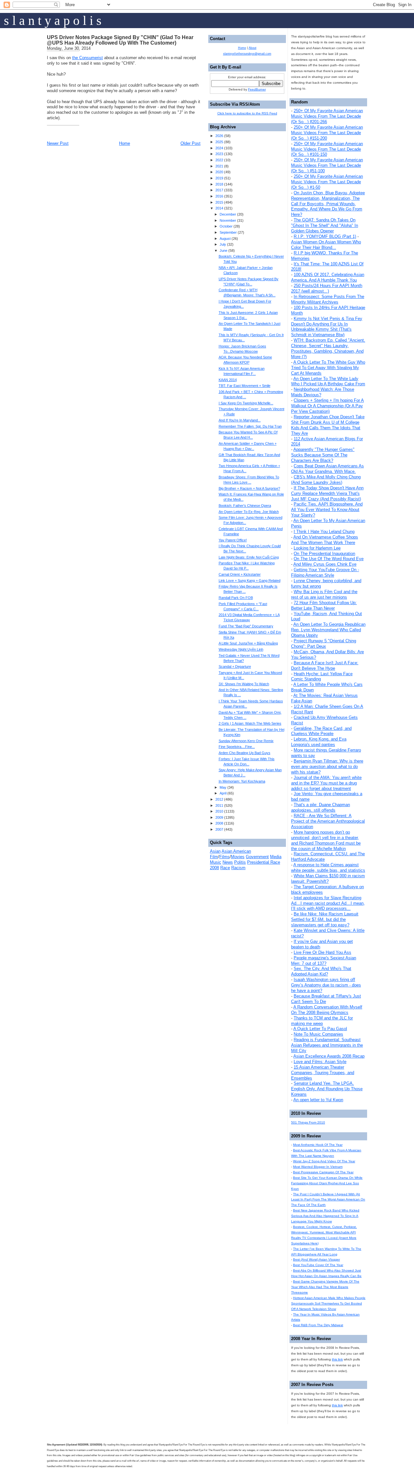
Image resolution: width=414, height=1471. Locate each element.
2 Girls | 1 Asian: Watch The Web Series (250, 723)
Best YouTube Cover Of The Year (318, 1265)
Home (124, 143)
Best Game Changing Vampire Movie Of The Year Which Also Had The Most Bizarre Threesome (325, 1287)
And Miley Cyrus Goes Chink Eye (324, 564)
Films (224, 856)
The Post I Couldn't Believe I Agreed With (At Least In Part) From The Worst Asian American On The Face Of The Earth (328, 1199)
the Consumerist (87, 57)
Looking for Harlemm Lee (317, 548)
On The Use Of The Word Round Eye (329, 558)
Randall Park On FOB (236, 598)
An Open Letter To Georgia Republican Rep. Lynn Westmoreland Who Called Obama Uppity (328, 630)
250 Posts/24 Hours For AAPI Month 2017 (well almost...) (326, 288)
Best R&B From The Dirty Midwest (318, 1325)
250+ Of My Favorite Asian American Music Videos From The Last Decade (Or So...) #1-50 (327, 182)
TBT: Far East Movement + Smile (244, 386)
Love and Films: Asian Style (320, 1061)
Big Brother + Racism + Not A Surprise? (249, 488)
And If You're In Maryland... (240, 420)
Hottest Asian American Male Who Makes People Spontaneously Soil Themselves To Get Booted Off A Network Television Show (328, 1303)
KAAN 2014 (228, 380)
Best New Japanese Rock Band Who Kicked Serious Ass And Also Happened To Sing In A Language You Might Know (325, 1216)
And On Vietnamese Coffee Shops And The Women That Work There (324, 540)
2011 (219, 805)
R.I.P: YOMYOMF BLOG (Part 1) (325, 236)
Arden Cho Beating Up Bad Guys (244, 753)
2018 (219, 184)
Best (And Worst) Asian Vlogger (316, 1259)
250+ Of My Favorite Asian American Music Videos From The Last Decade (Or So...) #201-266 (327, 116)
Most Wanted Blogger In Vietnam (318, 1166)
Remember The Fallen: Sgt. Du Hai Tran (250, 426)
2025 (219, 142)
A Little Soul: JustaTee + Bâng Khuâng (248, 643)
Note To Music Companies (318, 1034)
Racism (238, 867)
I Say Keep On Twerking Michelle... (246, 403)
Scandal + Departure (235, 666)
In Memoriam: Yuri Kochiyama (242, 781)
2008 (219, 823)
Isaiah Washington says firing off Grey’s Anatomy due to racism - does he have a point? (326, 985)
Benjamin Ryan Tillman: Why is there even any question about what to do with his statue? (327, 766)
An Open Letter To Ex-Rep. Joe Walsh (249, 512)
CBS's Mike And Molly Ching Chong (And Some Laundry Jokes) (326, 479)
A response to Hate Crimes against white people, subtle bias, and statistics (328, 867)
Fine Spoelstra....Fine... (237, 747)
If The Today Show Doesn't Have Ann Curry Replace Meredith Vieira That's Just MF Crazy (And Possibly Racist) (327, 493)
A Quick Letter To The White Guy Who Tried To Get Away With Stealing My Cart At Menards (328, 368)
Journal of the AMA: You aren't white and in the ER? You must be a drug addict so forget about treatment (326, 783)
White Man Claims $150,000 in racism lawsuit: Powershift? (328, 878)
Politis (240, 862)
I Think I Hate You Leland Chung (324, 531)
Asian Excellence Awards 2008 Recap (329, 1056)
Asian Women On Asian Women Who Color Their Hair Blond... (326, 245)
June (223, 250)
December (228, 214)
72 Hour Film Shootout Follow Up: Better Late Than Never (324, 605)
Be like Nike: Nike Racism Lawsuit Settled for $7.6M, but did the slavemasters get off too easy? (324, 919)
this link (337, 1359)
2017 (219, 190)
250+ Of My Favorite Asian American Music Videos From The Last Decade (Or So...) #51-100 (327, 165)
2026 (219, 136)
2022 (219, 160)
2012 (219, 799)
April (223, 793)
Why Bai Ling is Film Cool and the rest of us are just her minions (324, 594)
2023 (219, 154)
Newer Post (58, 143)
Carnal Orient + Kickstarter (240, 574)
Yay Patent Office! (233, 540)
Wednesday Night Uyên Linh (241, 649)
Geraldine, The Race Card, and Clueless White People (321, 731)
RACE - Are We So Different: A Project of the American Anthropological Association (328, 821)
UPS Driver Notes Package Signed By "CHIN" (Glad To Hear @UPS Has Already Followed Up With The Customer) (120, 40)
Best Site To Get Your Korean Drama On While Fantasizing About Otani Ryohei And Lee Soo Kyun (327, 1183)
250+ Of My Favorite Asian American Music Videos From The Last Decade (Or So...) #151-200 (327, 133)
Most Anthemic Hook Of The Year (318, 1144)
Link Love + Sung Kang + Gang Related (249, 580)
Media (275, 856)
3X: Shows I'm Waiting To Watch (244, 684)
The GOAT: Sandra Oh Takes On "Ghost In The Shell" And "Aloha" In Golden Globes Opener (324, 225)
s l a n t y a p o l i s (53, 20)
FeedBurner (257, 89)
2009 (219, 817)
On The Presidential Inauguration (324, 553)
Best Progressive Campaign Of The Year (323, 1172)
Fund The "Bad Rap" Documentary (246, 626)
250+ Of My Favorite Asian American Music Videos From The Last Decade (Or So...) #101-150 (327, 149)
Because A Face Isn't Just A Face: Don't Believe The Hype (324, 665)
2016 (219, 196)
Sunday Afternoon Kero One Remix (246, 741)
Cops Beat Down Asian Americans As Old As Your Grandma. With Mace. (327, 469)
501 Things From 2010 (308, 1122)
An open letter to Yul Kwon (318, 1099)
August (225, 238)
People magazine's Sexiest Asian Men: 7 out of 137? (323, 960)
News (228, 862)
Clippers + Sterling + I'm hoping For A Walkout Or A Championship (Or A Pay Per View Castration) (327, 406)
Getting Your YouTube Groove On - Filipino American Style (325, 572)
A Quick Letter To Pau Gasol (320, 1028)
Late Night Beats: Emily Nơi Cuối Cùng (249, 557)
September (228, 232)
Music (215, 862)
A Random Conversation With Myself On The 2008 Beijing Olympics (326, 1010)
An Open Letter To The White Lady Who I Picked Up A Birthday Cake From (328, 381)
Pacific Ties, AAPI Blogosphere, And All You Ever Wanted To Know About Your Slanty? (327, 509)
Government (257, 856)
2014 (219, 208)
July (223, 244)
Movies (238, 856)
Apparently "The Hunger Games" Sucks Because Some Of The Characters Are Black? (322, 455)
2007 (219, 829)
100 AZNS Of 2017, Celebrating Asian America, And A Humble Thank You (327, 277)
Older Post (190, 143)
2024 (219, 148)
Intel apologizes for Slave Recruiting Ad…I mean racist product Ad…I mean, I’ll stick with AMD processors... (328, 903)
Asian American (236, 851)
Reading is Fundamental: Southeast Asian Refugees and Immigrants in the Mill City (327, 1045)
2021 (219, 166)
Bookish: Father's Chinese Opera (245, 505)
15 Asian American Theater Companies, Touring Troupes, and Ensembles (322, 1073)
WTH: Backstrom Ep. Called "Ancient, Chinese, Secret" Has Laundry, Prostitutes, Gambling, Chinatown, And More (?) (328, 348)
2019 (219, 178)
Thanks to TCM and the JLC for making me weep (322, 1021)
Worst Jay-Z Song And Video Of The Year (324, 1161)
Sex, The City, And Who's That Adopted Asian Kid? (321, 971)
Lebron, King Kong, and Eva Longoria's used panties (318, 742)
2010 (219, 811)
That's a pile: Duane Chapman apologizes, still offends (320, 807)
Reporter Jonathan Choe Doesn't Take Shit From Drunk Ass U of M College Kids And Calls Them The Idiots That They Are (328, 425)
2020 (219, 172)
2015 (219, 202)
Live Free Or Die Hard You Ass (322, 952)
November (228, 220)
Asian (215, 851)
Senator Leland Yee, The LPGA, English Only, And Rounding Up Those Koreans (327, 1089)
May (223, 787)
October (226, 226)
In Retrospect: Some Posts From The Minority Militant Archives (327, 299)
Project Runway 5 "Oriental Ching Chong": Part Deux (323, 643)
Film (214, 856)
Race (225, 867)
